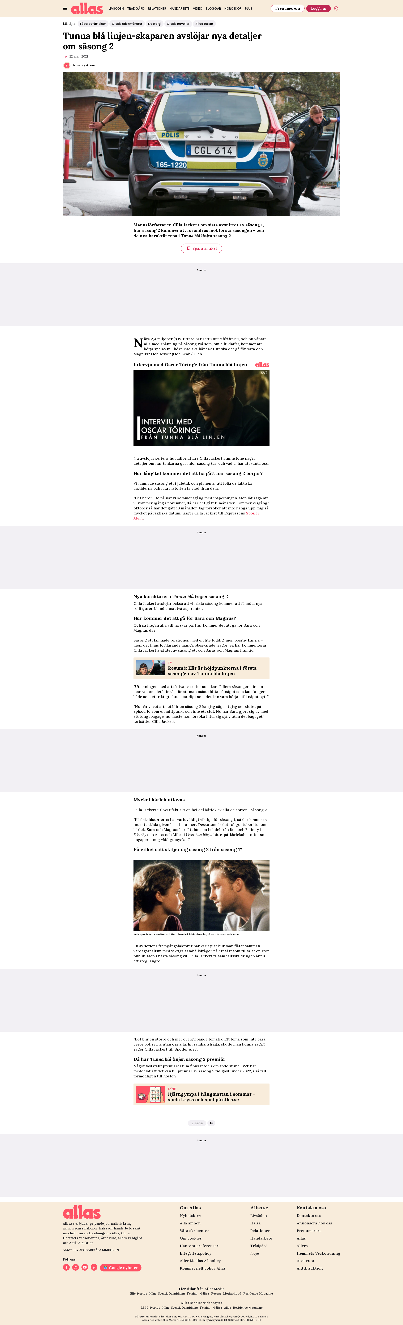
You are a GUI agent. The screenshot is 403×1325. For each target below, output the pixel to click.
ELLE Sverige (150, 1307)
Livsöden (116, 8)
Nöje (254, 1253)
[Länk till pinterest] (94, 1267)
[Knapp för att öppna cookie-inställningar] (336, 8)
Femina (192, 1293)
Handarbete (180, 8)
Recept (216, 1293)
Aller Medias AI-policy (200, 1260)
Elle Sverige (138, 1293)
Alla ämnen (190, 1223)
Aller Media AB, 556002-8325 (180, 1319)
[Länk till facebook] (66, 1267)
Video (197, 8)
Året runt (306, 1260)
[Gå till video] (262, 364)
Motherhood (232, 1293)
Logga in (318, 8)
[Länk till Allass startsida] (87, 8)
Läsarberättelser (93, 24)
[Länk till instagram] (75, 1267)
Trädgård (136, 8)
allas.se (264, 1316)
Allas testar (204, 24)
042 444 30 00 (186, 1316)
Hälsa (255, 1223)
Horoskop (233, 8)
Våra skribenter (194, 1230)
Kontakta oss (309, 1215)
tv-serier (197, 1123)
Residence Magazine (258, 1293)
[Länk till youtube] (84, 1267)
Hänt (152, 1293)
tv (65, 57)
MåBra (204, 1293)
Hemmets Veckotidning (318, 1253)
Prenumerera (287, 8)
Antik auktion (310, 1268)
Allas (301, 1238)
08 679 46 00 (253, 1319)
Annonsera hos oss (314, 1223)
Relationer (157, 8)
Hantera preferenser (199, 1245)
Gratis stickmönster (127, 24)
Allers (302, 1245)
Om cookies (191, 1238)
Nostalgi (154, 24)
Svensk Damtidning (171, 1293)
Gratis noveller (178, 24)
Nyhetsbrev (190, 1215)
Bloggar (213, 8)
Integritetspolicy (195, 1253)
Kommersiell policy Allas (203, 1268)
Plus (248, 8)
